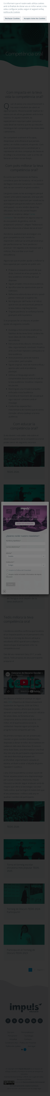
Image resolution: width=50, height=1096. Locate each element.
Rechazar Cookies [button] (12, 18)
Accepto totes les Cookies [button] (34, 18)
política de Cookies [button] (12, 12)
